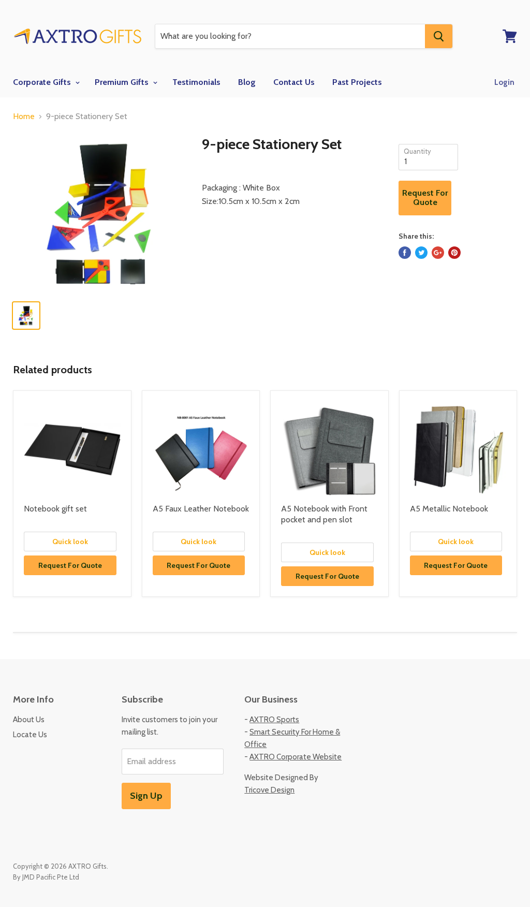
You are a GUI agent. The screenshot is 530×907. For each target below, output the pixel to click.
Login (504, 82)
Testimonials (196, 82)
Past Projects (357, 82)
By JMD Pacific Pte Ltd (46, 877)
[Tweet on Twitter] (421, 252)
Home (24, 116)
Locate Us (30, 734)
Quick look (70, 541)
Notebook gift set (55, 509)
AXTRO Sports (274, 719)
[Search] (438, 36)
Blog (247, 82)
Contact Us (294, 82)
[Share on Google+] (438, 252)
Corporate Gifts (43, 82)
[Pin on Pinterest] (454, 252)
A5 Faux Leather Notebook (201, 509)
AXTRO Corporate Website (295, 757)
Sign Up (146, 795)
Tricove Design (269, 790)
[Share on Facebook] (405, 252)
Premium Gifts (123, 82)
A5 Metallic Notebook (449, 509)
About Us (29, 719)
